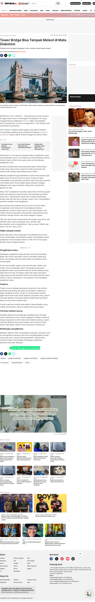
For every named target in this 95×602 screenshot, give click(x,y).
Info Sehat (13, 35)
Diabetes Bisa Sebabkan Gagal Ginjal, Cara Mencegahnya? (40, 146)
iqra (41, 10)
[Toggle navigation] (2, 3)
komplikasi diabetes (17, 362)
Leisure (7, 35)
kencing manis (5, 362)
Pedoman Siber (31, 580)
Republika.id (86, 3)
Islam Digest (31, 561)
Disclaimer (3, 582)
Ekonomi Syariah (15, 10)
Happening (4, 15)
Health (11, 15)
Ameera (2, 558)
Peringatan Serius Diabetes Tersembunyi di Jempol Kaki (6, 146)
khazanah (34, 10)
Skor (28, 558)
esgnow (77, 10)
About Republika (5, 580)
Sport (28, 563)
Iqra (15, 561)
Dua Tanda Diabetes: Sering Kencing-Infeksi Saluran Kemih (24, 145)
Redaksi (16, 580)
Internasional (4, 566)
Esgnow (2, 568)
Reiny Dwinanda (21, 51)
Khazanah (3, 561)
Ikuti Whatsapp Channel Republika (26, 348)
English (29, 568)
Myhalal (17, 15)
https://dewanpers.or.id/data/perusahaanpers (15, 592)
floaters (27, 362)
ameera (4, 10)
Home (1, 35)
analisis (55, 10)
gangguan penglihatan (14, 358)
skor (25, 10)
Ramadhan (17, 571)
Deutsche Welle (75, 3)
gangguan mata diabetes (30, 358)
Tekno (23, 15)
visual (85, 10)
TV (91, 10)
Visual (15, 568)
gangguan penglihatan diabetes (49, 358)
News (1, 563)
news (48, 10)
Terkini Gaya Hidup (74, 106)
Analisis (16, 563)
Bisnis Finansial (66, 10)
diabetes (26, 121)
